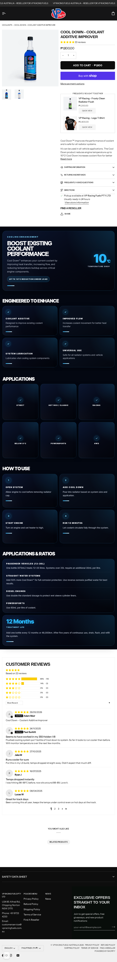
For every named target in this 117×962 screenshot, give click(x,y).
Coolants (7, 25)
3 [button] (58, 808)
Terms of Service (32, 914)
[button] (67, 42)
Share (67, 214)
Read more (66, 159)
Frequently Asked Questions (78, 182)
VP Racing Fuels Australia (66, 945)
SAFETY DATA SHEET (14, 876)
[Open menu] (6, 14)
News (48, 898)
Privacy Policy (31, 898)
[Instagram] (10, 955)
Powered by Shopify (105, 951)
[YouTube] (18, 955)
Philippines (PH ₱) (29, 948)
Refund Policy (31, 904)
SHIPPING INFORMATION (74, 167)
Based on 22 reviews (16, 673)
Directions (69, 190)
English (8, 948)
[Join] (112, 926)
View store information (77, 202)
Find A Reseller (70, 208)
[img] (22, 712)
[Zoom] (30, 58)
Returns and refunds (75, 175)
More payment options (72, 83)
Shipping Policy (32, 909)
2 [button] (54, 808)
